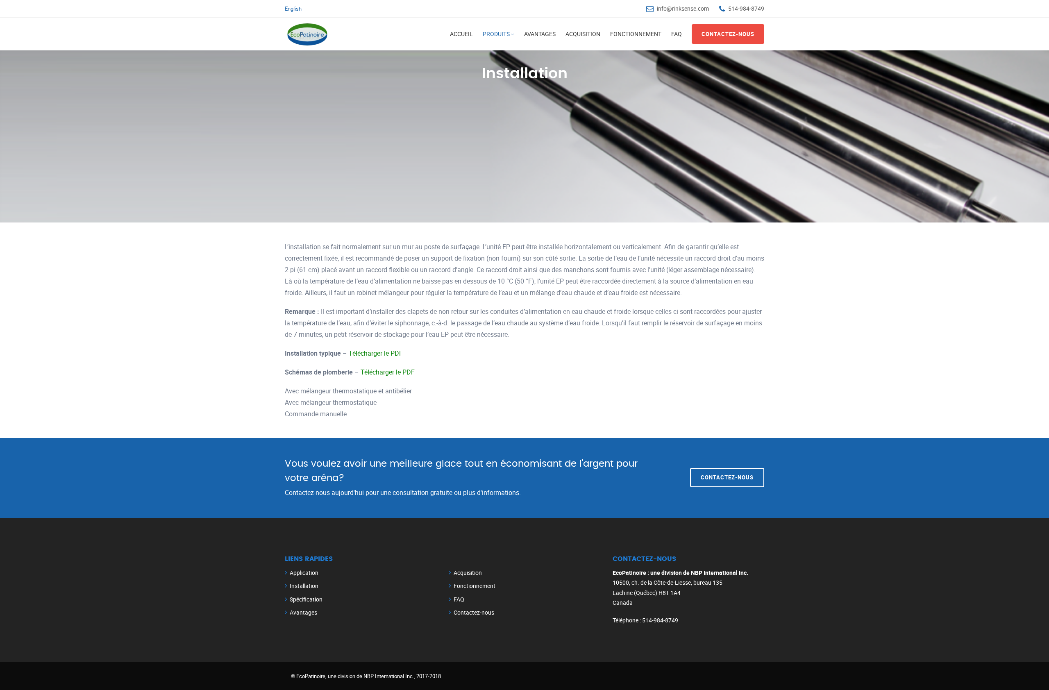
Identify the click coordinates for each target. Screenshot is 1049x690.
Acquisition (582, 34)
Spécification (306, 599)
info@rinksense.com (683, 8)
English (293, 8)
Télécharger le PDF (376, 353)
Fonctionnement (635, 34)
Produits (496, 34)
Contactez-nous (728, 34)
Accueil (461, 34)
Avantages (540, 34)
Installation (304, 586)
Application (304, 573)
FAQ (676, 34)
